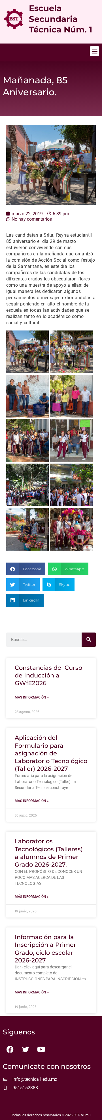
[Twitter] (25, 1049)
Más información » (32, 697)
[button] (94, 51)
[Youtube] (41, 1049)
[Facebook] (10, 1049)
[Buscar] (89, 640)
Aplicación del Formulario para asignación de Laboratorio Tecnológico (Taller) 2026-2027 (51, 753)
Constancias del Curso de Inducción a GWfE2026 (48, 675)
